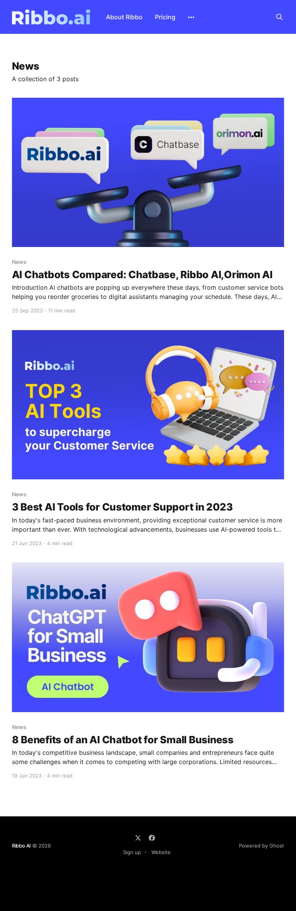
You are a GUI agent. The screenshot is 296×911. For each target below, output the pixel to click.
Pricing (165, 17)
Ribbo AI (21, 846)
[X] (138, 838)
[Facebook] (152, 838)
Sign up (132, 852)
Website (161, 852)
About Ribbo (124, 17)
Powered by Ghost (261, 846)
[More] (191, 17)
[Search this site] (279, 17)
